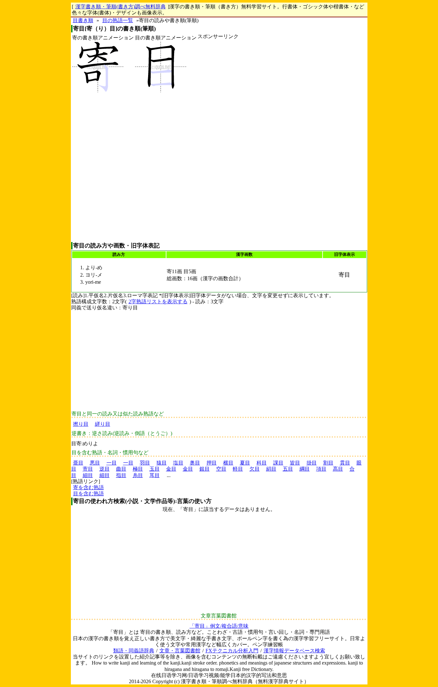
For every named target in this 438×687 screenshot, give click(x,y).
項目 (321, 469)
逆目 (104, 469)
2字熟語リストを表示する (158, 301)
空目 (221, 469)
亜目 (78, 462)
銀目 (204, 469)
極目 (138, 469)
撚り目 (80, 424)
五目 (288, 469)
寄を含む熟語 (88, 487)
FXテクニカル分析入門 (232, 650)
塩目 (178, 462)
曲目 (121, 469)
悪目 (95, 462)
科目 (262, 462)
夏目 (245, 462)
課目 (278, 462)
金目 (171, 469)
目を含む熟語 (88, 493)
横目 (228, 462)
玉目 (154, 469)
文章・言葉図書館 (179, 650)
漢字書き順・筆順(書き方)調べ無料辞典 (120, 6)
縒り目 (102, 424)
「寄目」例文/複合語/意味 (219, 626)
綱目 (304, 469)
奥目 (195, 462)
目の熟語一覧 (117, 20)
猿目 (161, 462)
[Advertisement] (218, 141)
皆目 (295, 462)
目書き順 (83, 20)
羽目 (145, 462)
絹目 (271, 469)
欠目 (254, 469)
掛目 (312, 462)
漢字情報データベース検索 (294, 650)
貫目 (345, 462)
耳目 (154, 475)
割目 (328, 462)
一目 (111, 462)
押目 (211, 462)
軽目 (238, 469)
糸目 (138, 475)
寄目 (88, 469)
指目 (121, 475)
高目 (338, 469)
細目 (88, 475)
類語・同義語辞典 (133, 650)
